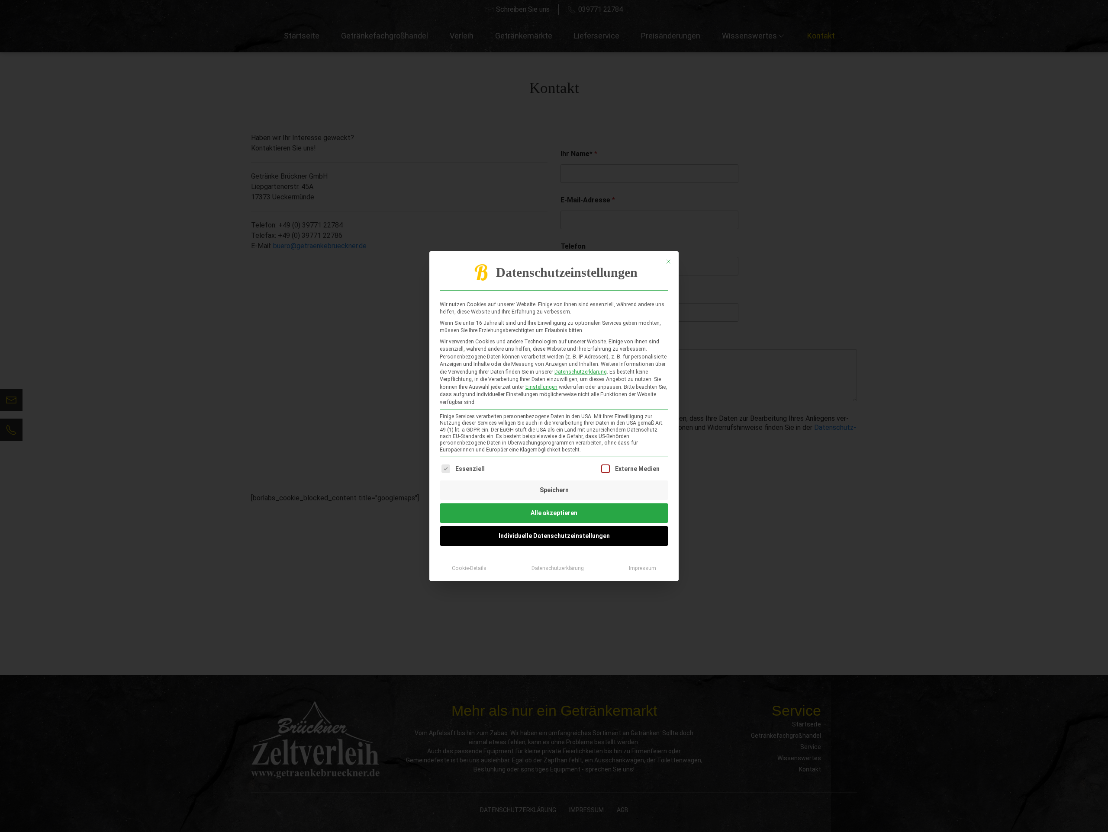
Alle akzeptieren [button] (554, 512)
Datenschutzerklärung (580, 372)
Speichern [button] (554, 489)
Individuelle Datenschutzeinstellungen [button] (554, 535)
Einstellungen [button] (541, 387)
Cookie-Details (469, 568)
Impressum (642, 568)
